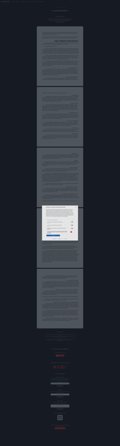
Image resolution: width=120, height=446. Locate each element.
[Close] (76, 207)
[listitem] (60, 219)
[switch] (71, 222)
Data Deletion (55, 238)
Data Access (60, 238)
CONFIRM (53, 235)
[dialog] (60, 223)
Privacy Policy (65, 238)
